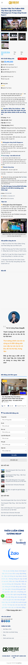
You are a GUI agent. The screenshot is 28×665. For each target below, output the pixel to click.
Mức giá (3, 441)
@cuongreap (10, 198)
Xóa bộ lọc (14, 460)
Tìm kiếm (14, 455)
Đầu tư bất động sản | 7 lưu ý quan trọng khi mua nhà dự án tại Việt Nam (16, 480)
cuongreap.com (11, 196)
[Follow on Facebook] (2, 621)
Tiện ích (15, 53)
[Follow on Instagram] (4, 621)
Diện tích (3, 448)
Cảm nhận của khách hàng (10, 632)
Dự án (2, 423)
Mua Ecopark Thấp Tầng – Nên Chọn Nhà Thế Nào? (16, 475)
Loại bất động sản (5, 435)
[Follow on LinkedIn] (9, 621)
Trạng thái (3, 417)
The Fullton (24, 177)
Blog (4, 635)
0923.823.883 (8, 193)
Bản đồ (22, 53)
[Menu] (2, 2)
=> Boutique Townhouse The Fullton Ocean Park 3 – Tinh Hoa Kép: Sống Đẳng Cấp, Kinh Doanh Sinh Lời (13, 261)
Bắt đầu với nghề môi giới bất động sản (15, 490)
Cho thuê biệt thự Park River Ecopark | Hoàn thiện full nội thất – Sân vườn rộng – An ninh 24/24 (13, 398)
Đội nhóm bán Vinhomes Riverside (15, 484)
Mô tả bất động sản (5, 53)
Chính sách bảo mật (8, 638)
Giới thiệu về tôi (7, 629)
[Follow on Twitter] (7, 621)
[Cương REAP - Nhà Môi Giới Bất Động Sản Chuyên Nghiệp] (14, 2)
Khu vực (3, 429)
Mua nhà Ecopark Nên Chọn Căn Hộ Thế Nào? (15, 470)
